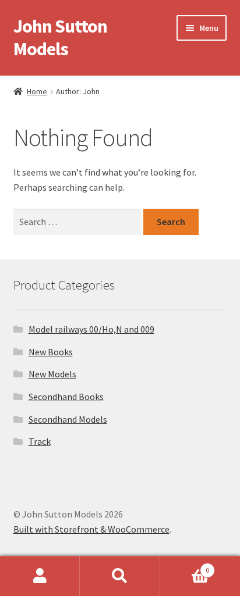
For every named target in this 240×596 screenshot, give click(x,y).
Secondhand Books (66, 396)
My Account (40, 576)
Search (120, 576)
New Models (52, 374)
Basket (185, 566)
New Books (51, 352)
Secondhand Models (68, 419)
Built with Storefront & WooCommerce (91, 529)
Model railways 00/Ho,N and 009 (91, 329)
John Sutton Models (60, 37)
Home (37, 91)
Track (40, 441)
